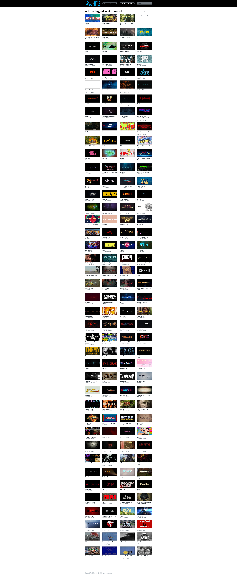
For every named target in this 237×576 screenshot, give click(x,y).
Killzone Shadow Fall (125, 342)
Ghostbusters (123, 250)
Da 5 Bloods (140, 103)
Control (87, 477)
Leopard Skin (140, 37)
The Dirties (139, 342)
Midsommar (123, 145)
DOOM (121, 263)
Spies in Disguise (106, 131)
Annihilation (88, 212)
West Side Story (106, 555)
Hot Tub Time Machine (125, 423)
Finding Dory (140, 250)
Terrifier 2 (139, 51)
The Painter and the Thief (108, 116)
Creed (138, 275)
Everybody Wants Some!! (91, 275)
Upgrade (139, 199)
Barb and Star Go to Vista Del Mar (92, 90)
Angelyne (104, 77)
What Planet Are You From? (109, 516)
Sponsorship (120, 565)
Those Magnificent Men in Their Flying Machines (108, 542)
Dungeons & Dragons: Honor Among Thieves (92, 38)
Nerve (103, 250)
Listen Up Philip (141, 316)
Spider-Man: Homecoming (91, 224)
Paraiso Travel (105, 450)
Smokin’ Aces (123, 489)
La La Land (87, 237)
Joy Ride (87, 23)
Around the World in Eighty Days (126, 556)
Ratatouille (139, 477)
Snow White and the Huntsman (142, 382)
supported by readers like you (106, 570)
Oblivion (87, 368)
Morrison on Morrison (90, 463)
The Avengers (105, 395)
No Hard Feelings (106, 23)
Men (86, 77)
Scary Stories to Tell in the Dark (143, 132)
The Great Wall (106, 237)
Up (120, 450)
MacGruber (88, 423)
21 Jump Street (123, 395)
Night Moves (140, 329)
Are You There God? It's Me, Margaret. (126, 24)
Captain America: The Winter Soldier (92, 342)
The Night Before (89, 288)
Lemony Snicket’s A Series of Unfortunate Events (144, 502)
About (87, 565)
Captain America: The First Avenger (143, 396)
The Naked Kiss (140, 541)
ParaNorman (123, 381)
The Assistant (88, 131)
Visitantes (122, 316)
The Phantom (140, 516)
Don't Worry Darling (107, 64)
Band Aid (104, 224)
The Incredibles (89, 516)
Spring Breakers (124, 368)
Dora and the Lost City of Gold (92, 145)
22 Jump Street (123, 329)
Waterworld (88, 529)
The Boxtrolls (105, 329)
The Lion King (105, 145)
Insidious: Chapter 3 (142, 302)
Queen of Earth (123, 288)
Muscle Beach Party (90, 555)
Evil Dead (104, 368)
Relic (121, 103)
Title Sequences (107, 3)
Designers (107, 565)
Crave (103, 381)
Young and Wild (141, 368)
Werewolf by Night (124, 51)
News (91, 565)
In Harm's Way (123, 541)
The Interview (105, 316)
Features (100, 565)
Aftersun (87, 51)
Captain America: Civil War (109, 275)
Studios (113, 565)
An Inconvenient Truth (90, 502)
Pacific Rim (122, 356)
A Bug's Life (122, 516)
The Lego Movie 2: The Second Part (144, 159)
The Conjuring (105, 356)
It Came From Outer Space (143, 555)
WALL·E (121, 463)
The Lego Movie (106, 342)
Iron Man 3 (139, 356)
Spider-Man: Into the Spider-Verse (109, 173)
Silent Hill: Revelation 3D (91, 381)
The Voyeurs (140, 77)
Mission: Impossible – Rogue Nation (144, 289)
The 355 (121, 77)
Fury (86, 329)
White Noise (105, 37)
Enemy (87, 356)
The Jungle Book (124, 275)
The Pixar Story (106, 477)
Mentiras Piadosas (89, 450)
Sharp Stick (140, 64)
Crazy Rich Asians (141, 186)
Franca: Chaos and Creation (143, 237)
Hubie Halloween (89, 103)
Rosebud (139, 529)
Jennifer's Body (123, 436)
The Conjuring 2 (89, 263)
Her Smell (104, 158)
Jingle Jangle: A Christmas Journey (126, 90)
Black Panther (105, 212)
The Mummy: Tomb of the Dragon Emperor (108, 463)
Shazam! (122, 158)
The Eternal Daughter (125, 37)
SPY (121, 302)
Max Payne (139, 450)
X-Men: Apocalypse (107, 263)
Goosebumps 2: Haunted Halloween (143, 173)
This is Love (105, 436)
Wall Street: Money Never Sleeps (143, 409)
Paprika (139, 489)
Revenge (104, 199)
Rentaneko (87, 395)
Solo (138, 212)
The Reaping (88, 489)
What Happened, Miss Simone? (107, 303)
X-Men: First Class (89, 409)
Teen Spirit (87, 158)
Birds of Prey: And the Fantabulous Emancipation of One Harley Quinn (144, 118)
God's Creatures (89, 64)
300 (103, 489)
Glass (86, 172)
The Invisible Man (124, 116)
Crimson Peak (105, 288)
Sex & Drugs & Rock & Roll (108, 423)
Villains (121, 131)
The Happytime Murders (126, 186)
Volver (104, 502)
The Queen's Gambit (142, 89)
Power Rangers (140, 224)
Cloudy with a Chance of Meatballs (143, 436)
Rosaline (104, 51)
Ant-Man (87, 302)
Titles (95, 565)
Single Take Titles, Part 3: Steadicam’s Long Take (91, 436)
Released (147, 11)
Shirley (87, 116)
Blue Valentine (106, 409)
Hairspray (122, 477)
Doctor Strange (123, 237)
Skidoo (87, 541)
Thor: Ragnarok (123, 212)
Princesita (87, 186)
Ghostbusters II (106, 529)
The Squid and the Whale (126, 502)
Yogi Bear (122, 409)
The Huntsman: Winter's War (144, 263)
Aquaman (122, 172)
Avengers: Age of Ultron (91, 316)
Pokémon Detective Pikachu (144, 145)
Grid (141, 11)
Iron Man (139, 463)
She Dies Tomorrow (107, 103)
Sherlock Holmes (141, 423)
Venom (104, 186)
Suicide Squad (88, 250)
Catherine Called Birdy (125, 64)
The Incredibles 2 (124, 199)
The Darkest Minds (89, 199)
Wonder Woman (124, 224)
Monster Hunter (106, 89)
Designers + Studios (126, 3)
